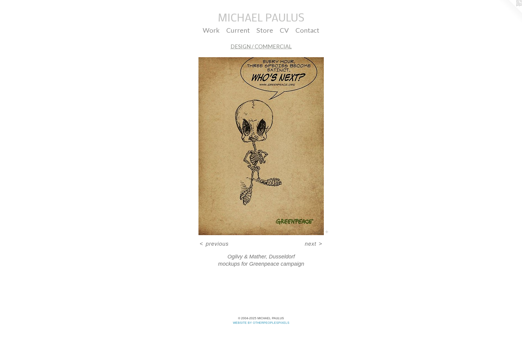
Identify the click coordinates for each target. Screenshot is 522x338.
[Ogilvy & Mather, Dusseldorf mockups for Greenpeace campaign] (261, 146)
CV (284, 30)
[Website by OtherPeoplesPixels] (510, 12)
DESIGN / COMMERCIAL (261, 46)
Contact (307, 30)
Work (211, 30)
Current (238, 30)
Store (264, 30)
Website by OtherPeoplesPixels (261, 322)
